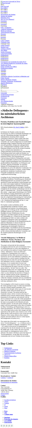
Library (6, 401)
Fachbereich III (5, 96)
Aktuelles (3, 70)
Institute (3, 99)
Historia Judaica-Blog (10, 356)
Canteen (6, 403)
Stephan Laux (5, 47)
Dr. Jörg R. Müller (19, 127)
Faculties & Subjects (10, 400)
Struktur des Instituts (6, 16)
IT (5, 405)
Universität (4, 93)
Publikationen (4, 55)
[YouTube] (7, 426)
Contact (3, 395)
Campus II (10, 377)
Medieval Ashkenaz (6, 31)
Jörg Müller (4, 50)
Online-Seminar (5, 45)
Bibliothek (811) (5, 18)
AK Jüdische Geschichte (11, 349)
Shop (5, 408)
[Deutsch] (4, 84)
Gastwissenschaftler (6, 53)
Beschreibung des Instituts (8, 14)
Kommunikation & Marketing (9, 382)
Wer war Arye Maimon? (7, 19)
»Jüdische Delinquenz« (7, 29)
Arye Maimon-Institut (7, 101)
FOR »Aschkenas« (6, 27)
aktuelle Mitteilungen (7, 83)
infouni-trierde (5, 393)
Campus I (3, 377)
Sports (6, 406)
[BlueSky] (4, 426)
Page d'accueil (5, 6)
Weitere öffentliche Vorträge (8, 79)
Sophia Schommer (6, 52)
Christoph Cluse (5, 42)
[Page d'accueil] (5, 3)
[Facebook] (2, 426)
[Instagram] (9, 426)
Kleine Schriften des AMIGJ (9, 66)
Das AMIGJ (4, 8)
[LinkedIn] (12, 426)
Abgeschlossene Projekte (8, 32)
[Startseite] (10, 1)
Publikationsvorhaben (7, 68)
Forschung (4, 21)
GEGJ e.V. (7, 354)
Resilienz (6, 358)
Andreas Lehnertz (6, 48)
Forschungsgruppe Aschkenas (12, 353)
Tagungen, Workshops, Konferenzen (11, 81)
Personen (3, 34)
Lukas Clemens (5, 40)
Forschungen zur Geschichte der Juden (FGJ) (13, 62)
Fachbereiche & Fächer (7, 94)
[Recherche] (18, 91)
